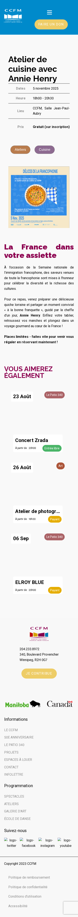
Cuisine (44, 149)
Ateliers (20, 149)
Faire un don (51, 24)
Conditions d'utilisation (24, 896)
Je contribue (39, 673)
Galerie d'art (15, 811)
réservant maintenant (39, 342)
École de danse (17, 819)
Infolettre (13, 774)
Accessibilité (17, 906)
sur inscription (57, 127)
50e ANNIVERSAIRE (18, 737)
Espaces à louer (18, 760)
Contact (11, 767)
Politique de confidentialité (27, 887)
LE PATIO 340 (14, 745)
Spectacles (14, 796)
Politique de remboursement (29, 877)
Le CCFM (11, 730)
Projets (11, 752)
